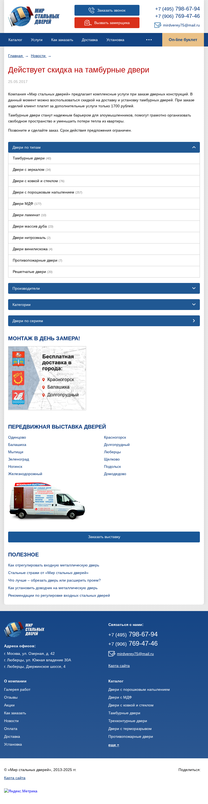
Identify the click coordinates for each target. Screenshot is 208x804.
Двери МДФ (27, 203)
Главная (16, 56)
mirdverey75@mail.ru (181, 25)
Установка (115, 40)
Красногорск (115, 437)
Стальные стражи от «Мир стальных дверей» (48, 573)
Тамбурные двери (32, 158)
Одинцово (17, 437)
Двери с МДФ (120, 697)
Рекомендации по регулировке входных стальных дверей (59, 595)
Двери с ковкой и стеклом (38, 181)
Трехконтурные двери (127, 721)
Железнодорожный (25, 474)
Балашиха (17, 444)
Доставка (90, 40)
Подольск (112, 466)
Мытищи (15, 452)
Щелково (112, 459)
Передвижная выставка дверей (57, 427)
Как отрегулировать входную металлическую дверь (53, 565)
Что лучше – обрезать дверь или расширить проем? (54, 580)
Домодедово (115, 474)
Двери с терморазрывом (130, 728)
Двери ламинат (29, 215)
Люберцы (112, 452)
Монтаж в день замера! (44, 338)
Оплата (10, 728)
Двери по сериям (27, 321)
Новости (39, 56)
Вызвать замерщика (112, 23)
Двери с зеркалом (32, 169)
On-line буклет (183, 39)
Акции (9, 705)
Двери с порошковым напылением (47, 192)
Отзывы (11, 697)
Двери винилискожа (33, 249)
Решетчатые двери (33, 271)
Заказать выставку (104, 537)
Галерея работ (17, 689)
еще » (113, 745)
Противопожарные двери (37, 260)
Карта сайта (119, 665)
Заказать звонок (111, 10)
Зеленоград (18, 459)
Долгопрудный (117, 444)
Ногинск (15, 466)
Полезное (23, 555)
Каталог (15, 40)
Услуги (37, 40)
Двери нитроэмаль (32, 237)
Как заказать (62, 40)
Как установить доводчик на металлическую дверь (53, 588)
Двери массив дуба (33, 226)
